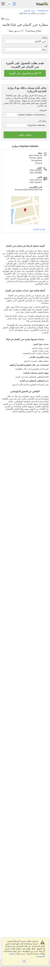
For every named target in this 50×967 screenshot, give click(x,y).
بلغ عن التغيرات (38, 229)
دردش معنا (14, 30)
